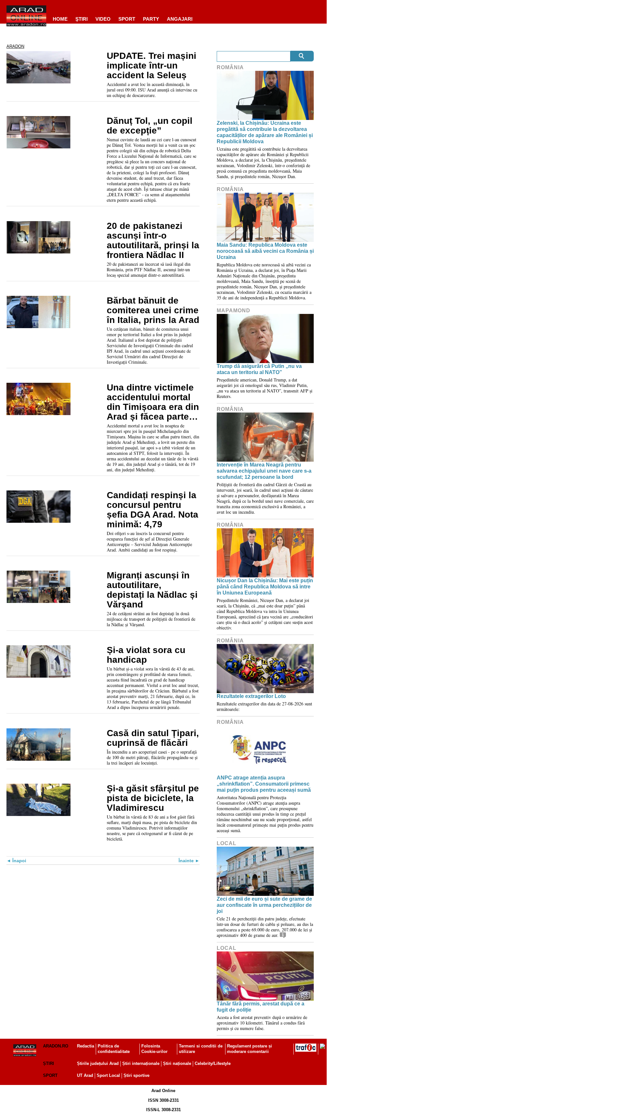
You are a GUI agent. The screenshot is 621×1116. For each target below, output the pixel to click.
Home (60, 19)
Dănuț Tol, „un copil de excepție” (149, 125)
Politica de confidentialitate (114, 1049)
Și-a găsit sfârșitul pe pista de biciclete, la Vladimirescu (153, 798)
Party (151, 19)
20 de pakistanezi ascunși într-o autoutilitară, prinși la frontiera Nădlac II (153, 240)
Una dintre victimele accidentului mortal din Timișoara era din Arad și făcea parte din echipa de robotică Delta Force (153, 402)
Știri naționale (177, 1063)
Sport (126, 19)
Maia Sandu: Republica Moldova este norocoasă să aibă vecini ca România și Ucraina (265, 251)
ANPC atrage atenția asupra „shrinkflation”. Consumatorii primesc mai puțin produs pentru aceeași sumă (264, 784)
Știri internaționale (140, 1063)
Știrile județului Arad (98, 1063)
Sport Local (108, 1075)
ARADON (15, 46)
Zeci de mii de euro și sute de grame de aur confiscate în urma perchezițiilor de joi (264, 905)
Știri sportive (136, 1075)
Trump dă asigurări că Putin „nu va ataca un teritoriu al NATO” (259, 369)
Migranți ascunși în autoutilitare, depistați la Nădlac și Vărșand (152, 590)
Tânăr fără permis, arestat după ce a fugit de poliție (260, 1007)
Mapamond (233, 310)
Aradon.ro (55, 1046)
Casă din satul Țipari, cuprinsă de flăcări (153, 738)
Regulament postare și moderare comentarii (249, 1049)
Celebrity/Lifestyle (213, 1063)
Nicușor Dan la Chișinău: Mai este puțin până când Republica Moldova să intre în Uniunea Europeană (265, 587)
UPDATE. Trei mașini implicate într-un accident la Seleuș (151, 65)
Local (226, 843)
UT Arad (85, 1075)
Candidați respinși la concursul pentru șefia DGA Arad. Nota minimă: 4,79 (152, 509)
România (230, 67)
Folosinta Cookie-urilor (154, 1049)
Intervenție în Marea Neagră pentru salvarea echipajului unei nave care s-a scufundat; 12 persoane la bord (264, 471)
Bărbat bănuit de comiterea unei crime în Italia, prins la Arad (153, 310)
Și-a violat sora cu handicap (146, 655)
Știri (48, 1063)
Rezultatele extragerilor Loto (251, 696)
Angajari (179, 19)
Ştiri (81, 19)
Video (103, 19)
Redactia (85, 1046)
